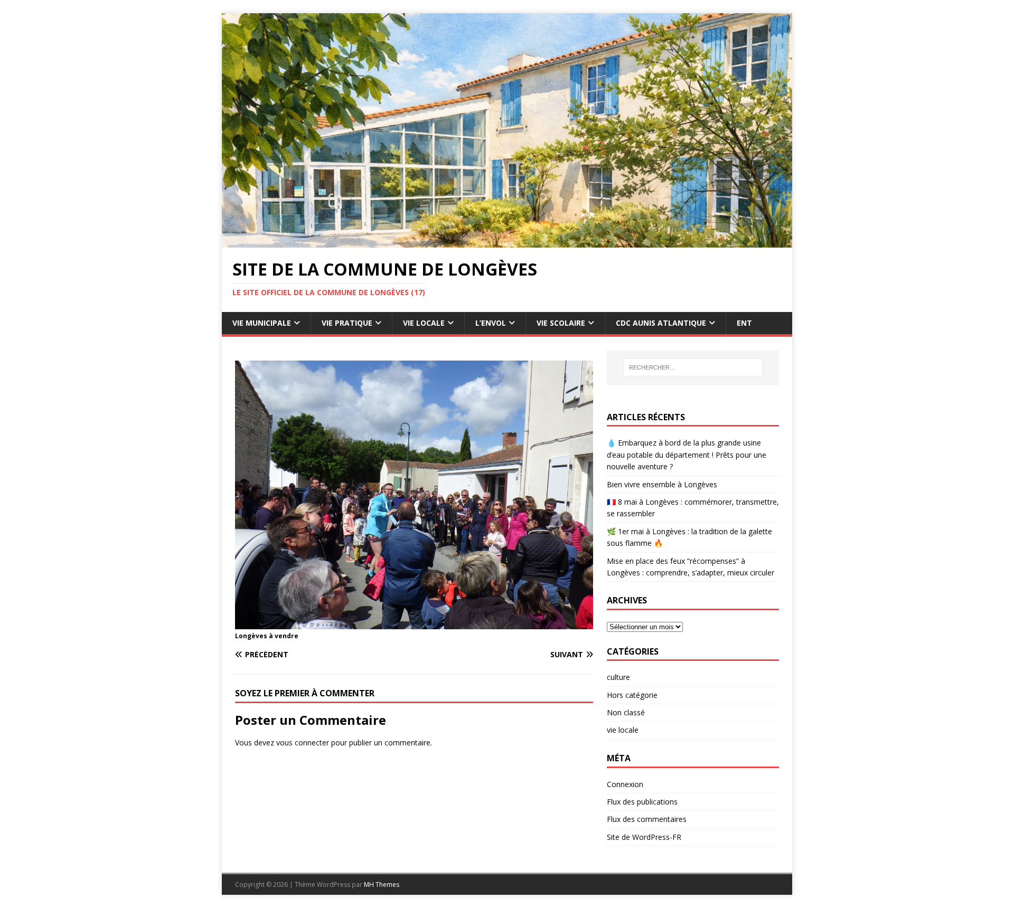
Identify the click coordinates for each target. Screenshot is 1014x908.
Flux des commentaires (647, 819)
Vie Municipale (261, 323)
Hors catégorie (632, 695)
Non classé (626, 712)
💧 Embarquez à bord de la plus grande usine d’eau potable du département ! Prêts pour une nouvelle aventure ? (686, 454)
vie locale (623, 730)
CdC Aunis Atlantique (661, 323)
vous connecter (302, 742)
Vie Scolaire (561, 323)
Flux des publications (642, 802)
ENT (744, 323)
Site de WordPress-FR (644, 837)
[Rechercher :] (693, 367)
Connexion (625, 784)
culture (618, 677)
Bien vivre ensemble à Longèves (662, 484)
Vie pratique (347, 323)
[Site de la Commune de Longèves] (507, 242)
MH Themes (381, 884)
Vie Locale (424, 323)
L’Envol (490, 323)
